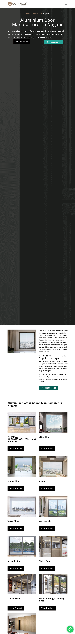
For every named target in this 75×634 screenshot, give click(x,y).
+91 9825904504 (48, 388)
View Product (16, 448)
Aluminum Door (37, 14)
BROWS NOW (22, 41)
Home (28, 14)
